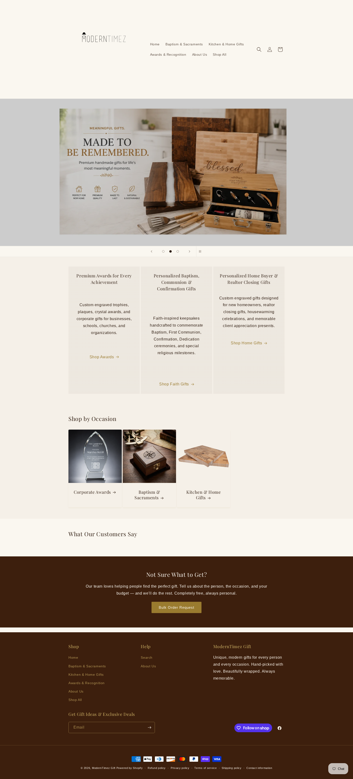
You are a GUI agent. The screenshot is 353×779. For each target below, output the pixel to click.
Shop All (75, 700)
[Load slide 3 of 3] (177, 251)
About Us (76, 691)
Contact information (259, 768)
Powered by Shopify (129, 768)
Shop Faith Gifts (174, 384)
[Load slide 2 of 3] (170, 251)
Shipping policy (232, 768)
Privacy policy (180, 768)
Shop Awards (102, 357)
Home (73, 657)
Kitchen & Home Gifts (203, 494)
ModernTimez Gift (104, 768)
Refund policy (157, 768)
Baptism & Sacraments (147, 494)
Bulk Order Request (176, 607)
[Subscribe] (149, 727)
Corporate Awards (92, 492)
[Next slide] (189, 251)
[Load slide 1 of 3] (163, 251)
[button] (259, 49)
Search (146, 657)
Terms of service (205, 768)
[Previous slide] (151, 251)
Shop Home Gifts (246, 343)
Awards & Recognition (86, 683)
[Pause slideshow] (201, 251)
